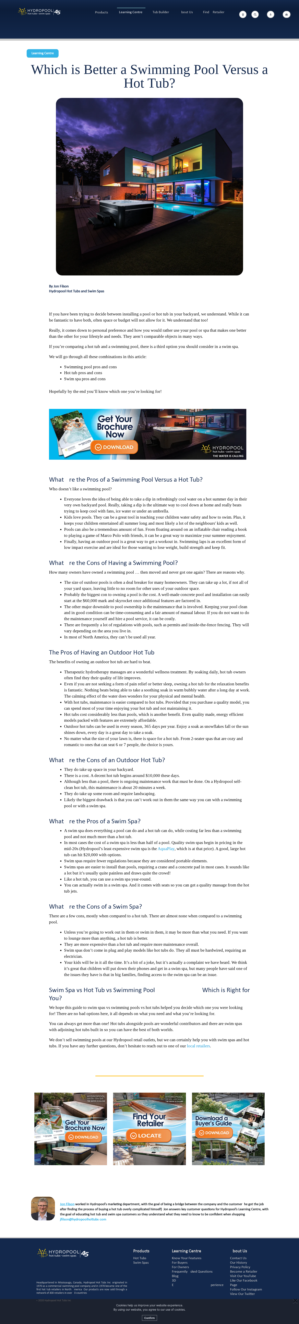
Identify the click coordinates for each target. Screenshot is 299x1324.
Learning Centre (130, 12)
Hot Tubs (139, 1258)
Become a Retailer (243, 1272)
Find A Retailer (213, 12)
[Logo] (39, 12)
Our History (238, 1263)
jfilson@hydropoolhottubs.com (83, 1219)
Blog (175, 1276)
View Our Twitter (242, 1294)
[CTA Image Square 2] (149, 1129)
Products (101, 12)
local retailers (198, 1045)
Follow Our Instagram (246, 1289)
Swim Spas (141, 1263)
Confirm (149, 1318)
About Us (186, 12)
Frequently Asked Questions (192, 1272)
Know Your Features (186, 1258)
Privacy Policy (240, 1267)
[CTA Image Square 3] (228, 1129)
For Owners (180, 1267)
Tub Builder (161, 12)
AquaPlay (166, 848)
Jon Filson (67, 1204)
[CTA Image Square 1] (70, 1129)
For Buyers (180, 1263)
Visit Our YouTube (243, 1276)
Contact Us (238, 1258)
